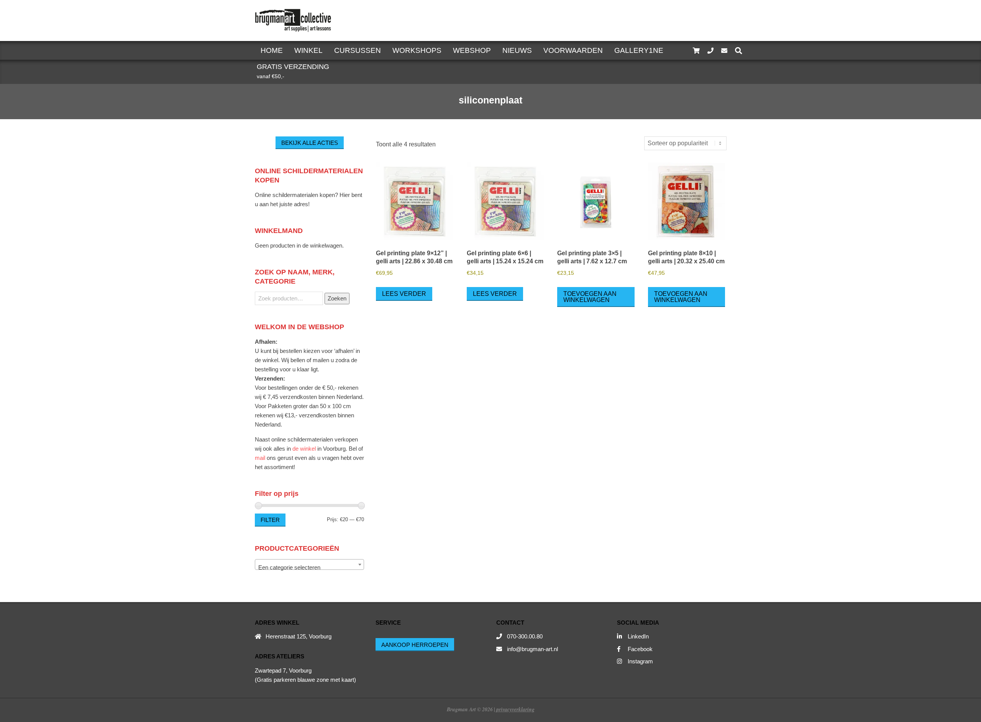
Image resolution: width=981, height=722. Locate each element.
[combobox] (309, 564)
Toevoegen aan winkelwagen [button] (590, 296)
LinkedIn (638, 636)
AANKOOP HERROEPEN (414, 645)
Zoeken (337, 298)
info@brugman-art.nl (532, 649)
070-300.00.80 (525, 636)
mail (260, 458)
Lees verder (404, 293)
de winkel (304, 448)
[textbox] (309, 568)
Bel (353, 448)
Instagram (640, 661)
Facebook (640, 649)
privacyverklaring (515, 709)
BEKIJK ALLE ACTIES (309, 142)
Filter (270, 520)
